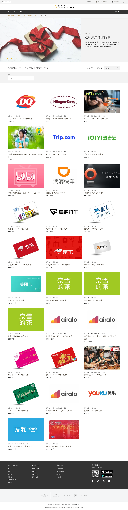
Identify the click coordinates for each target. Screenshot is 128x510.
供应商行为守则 (76, 504)
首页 (9, 12)
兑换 (19, 16)
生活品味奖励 (28, 16)
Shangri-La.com (6, 2)
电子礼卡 (43, 16)
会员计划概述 (60, 468)
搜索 (116, 12)
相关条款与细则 (12, 479)
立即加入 (105, 2)
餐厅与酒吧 (35, 477)
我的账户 (59, 474)
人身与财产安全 (66, 504)
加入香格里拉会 (60, 471)
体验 (21, 12)
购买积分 (10, 474)
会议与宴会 (35, 474)
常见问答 (10, 477)
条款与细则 (57, 504)
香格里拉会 (11, 16)
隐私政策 (50, 504)
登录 (99, 2)
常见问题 (59, 477)
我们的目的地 (35, 468)
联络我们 (10, 482)
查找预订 (34, 471)
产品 (15, 12)
